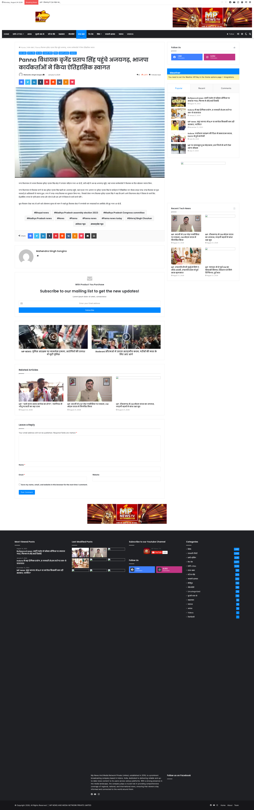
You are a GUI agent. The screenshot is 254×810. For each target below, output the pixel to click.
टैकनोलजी (191, 617)
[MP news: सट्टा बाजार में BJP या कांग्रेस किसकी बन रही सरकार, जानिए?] (178, 125)
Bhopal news (42, 212)
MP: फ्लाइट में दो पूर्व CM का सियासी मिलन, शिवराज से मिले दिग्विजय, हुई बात (218, 270)
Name (22, 465)
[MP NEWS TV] (42, 16)
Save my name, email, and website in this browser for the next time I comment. (54, 485)
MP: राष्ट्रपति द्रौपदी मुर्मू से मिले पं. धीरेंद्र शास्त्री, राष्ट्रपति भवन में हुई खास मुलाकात (185, 270)
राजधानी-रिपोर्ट (47, 53)
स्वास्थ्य (121, 34)
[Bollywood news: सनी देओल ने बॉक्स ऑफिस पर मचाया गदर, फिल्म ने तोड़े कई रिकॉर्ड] (178, 102)
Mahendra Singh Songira (33, 75)
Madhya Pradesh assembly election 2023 (76, 212)
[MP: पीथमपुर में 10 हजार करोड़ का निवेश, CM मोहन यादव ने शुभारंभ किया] (116, 563)
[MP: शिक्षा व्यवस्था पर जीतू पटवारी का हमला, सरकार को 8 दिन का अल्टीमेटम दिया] (80, 668)
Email (22, 475)
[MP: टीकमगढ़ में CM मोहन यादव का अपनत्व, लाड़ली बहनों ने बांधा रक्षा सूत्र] (138, 388)
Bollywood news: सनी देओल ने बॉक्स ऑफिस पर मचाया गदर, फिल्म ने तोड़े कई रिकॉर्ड (209, 99)
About (229, 805)
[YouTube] (95, 794)
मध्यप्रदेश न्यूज (97, 224)
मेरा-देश (90, 34)
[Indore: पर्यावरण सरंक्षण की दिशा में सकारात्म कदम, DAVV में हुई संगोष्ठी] (178, 137)
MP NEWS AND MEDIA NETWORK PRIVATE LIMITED (70, 805)
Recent (201, 88)
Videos (130, 34)
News (61, 218)
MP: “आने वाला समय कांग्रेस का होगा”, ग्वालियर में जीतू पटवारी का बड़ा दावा (40, 405)
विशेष (98, 34)
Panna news (90, 218)
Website (95, 475)
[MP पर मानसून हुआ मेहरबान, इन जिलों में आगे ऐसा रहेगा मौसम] (178, 149)
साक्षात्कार (62, 34)
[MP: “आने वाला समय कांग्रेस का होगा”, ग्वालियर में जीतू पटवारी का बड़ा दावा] (41, 388)
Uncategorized (194, 591)
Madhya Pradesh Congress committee (125, 212)
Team (236, 805)
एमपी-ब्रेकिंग (192, 558)
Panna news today (112, 218)
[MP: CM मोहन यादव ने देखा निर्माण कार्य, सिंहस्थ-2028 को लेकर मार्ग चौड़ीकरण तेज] (116, 574)
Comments (226, 88)
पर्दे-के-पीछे (51, 34)
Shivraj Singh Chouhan (140, 218)
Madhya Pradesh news (40, 218)
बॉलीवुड (190, 583)
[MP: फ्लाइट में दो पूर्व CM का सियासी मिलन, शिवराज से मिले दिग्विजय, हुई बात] (220, 256)
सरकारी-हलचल (110, 34)
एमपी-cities (17, 34)
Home (6, 34)
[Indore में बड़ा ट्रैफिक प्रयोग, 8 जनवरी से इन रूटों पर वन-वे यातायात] (178, 113)
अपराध (29, 34)
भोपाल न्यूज (81, 224)
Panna (74, 218)
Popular (178, 88)
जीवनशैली (71, 34)
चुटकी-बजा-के (39, 34)
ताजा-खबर (81, 34)
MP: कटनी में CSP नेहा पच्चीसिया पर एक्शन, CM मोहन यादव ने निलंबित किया (87, 405)
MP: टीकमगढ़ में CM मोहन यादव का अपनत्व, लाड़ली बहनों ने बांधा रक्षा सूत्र (63, 2)
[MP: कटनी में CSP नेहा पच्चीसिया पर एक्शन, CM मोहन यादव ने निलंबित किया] (89, 388)
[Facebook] (92, 794)
